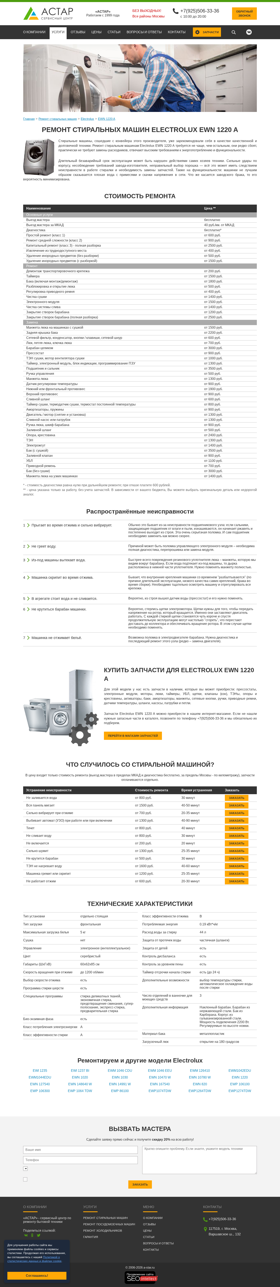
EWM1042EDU (240, 1070)
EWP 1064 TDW (80, 1091)
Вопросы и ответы (144, 32)
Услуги (58, 32)
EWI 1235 (40, 1070)
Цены (96, 32)
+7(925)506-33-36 (199, 11)
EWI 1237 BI (80, 1070)
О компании (34, 32)
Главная (29, 119)
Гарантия (90, 1237)
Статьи (114, 32)
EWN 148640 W (80, 1084)
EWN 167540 (160, 1084)
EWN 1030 (120, 1077)
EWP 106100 (240, 1084)
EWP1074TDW (160, 1091)
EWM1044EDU (40, 1077)
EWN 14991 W (120, 1084)
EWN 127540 (40, 1084)
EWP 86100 (120, 1091)
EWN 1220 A (106, 119)
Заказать (236, 798)
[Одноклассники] (32, 1235)
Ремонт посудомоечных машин (109, 1224)
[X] (38, 1235)
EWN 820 (200, 1084)
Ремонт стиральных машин (58, 119)
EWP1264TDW (200, 1091)
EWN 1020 (80, 1077)
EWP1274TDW (240, 1091)
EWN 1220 (240, 1077)
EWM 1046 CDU (120, 1070)
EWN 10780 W (200, 1077)
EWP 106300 (40, 1091)
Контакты (177, 32)
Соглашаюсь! (37, 1275)
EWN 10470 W (160, 1077)
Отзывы (78, 32)
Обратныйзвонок (244, 13)
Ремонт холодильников (102, 1230)
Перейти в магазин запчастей (133, 735)
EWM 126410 (200, 1070)
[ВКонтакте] (26, 1235)
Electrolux (87, 119)
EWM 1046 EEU (160, 1070)
